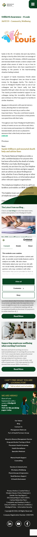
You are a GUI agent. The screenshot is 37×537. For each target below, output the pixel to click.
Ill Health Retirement (18, 479)
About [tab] (30, 246)
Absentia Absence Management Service (18, 439)
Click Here (6, 201)
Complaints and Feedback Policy (17, 502)
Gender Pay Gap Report (17, 495)
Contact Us (18, 427)
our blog (12, 211)
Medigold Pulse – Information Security (18, 507)
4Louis (15, 82)
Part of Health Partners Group (18, 433)
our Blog (19, 207)
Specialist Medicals (18, 451)
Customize (17, 288)
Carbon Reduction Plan (18, 500)
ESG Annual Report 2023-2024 (18, 498)
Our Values (18, 420)
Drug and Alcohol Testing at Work (18, 442)
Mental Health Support (18, 457)
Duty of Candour (10, 505)
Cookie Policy (24, 491)
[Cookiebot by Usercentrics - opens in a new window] (26, 240)
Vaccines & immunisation (18, 467)
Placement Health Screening (18, 445)
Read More (18, 316)
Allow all (18, 281)
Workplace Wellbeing (18, 470)
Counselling (18, 460)
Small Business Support (18, 476)
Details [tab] (18, 246)
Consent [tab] (7, 246)
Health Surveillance (18, 448)
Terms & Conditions (24, 505)
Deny (18, 295)
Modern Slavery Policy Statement (18, 493)
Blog (18, 424)
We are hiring (14, 408)
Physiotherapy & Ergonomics (18, 473)
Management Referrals (18, 430)
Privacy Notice (12, 491)
